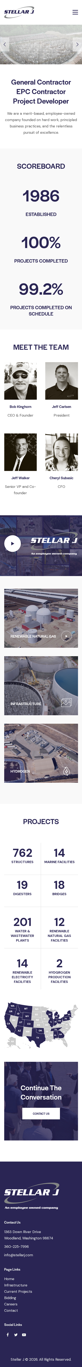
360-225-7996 (16, 1246)
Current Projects (18, 1291)
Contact (11, 1310)
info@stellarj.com (18, 1255)
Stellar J (17, 1359)
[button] (75, 12)
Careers (10, 1304)
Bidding (10, 1297)
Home (9, 1279)
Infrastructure (15, 1285)
